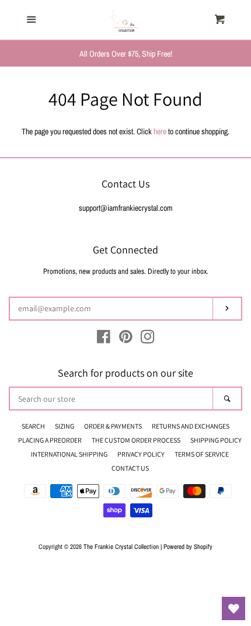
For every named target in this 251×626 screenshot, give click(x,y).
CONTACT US (130, 468)
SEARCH (33, 426)
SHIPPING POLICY (216, 440)
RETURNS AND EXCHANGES (190, 426)
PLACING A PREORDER (50, 440)
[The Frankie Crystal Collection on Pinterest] (125, 339)
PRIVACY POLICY (141, 454)
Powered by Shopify (187, 546)
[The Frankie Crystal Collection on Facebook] (103, 339)
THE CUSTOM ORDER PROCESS (136, 440)
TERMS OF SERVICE (202, 454)
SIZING (64, 426)
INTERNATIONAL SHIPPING (69, 454)
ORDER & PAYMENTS (113, 426)
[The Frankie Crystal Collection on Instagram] (148, 339)
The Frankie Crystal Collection (121, 546)
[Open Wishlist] (233, 608)
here (160, 131)
